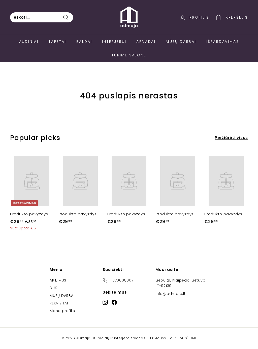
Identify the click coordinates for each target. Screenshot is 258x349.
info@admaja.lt (170, 293)
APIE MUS (58, 280)
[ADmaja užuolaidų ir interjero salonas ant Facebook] (114, 302)
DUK (53, 287)
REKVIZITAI (59, 303)
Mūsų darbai (181, 41)
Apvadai (146, 41)
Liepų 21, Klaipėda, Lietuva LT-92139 (180, 283)
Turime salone (129, 55)
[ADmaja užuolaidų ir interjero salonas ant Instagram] (105, 302)
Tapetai (57, 41)
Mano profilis (62, 310)
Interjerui (114, 41)
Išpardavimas (222, 41)
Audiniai (29, 41)
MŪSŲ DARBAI (62, 295)
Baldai (84, 41)
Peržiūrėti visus (231, 137)
